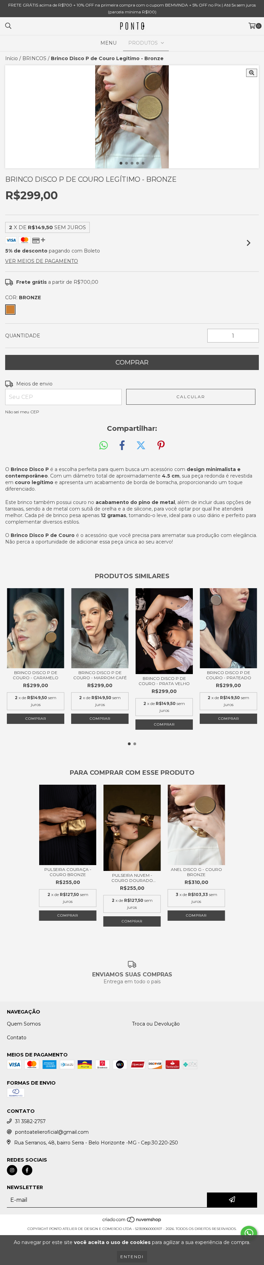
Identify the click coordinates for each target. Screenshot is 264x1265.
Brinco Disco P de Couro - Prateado (228, 675)
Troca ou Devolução (156, 1024)
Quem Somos (24, 1024)
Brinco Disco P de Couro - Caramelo (35, 675)
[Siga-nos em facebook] (27, 1170)
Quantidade (22, 336)
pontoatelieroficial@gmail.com (52, 1132)
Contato (16, 1037)
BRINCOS (34, 58)
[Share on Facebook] (122, 445)
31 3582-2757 (30, 1121)
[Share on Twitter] (140, 445)
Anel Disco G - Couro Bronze (196, 872)
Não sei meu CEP (22, 411)
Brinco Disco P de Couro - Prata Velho (164, 681)
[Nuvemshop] (132, 1222)
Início (11, 58)
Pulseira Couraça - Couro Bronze (67, 872)
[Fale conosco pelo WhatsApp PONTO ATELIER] (249, 1233)
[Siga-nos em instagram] (12, 1170)
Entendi (132, 1256)
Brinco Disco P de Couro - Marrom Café (100, 675)
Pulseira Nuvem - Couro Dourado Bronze (132, 878)
